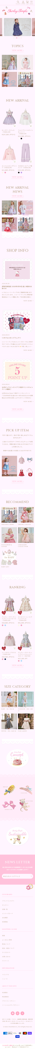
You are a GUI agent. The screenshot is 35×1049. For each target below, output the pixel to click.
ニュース (4, 979)
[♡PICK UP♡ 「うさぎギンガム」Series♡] (9, 79)
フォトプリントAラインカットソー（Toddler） (25, 131)
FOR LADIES (22, 731)
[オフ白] (19, 138)
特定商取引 (5, 997)
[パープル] (21, 172)
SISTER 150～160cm (8, 731)
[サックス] (5, 625)
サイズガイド (6, 952)
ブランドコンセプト (8, 901)
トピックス (5, 974)
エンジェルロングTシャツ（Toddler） (9, 166)
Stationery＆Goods (6, 545)
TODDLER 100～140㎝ (25, 710)
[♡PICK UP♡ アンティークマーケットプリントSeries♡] (25, 79)
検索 (3, 935)
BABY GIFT (5, 567)
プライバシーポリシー (9, 1001)
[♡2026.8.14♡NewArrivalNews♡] (9, 225)
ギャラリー (5, 905)
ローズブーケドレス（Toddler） (8, 131)
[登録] (31, 876)
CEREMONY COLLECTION (23, 545)
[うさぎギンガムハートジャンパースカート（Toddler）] (21, 472)
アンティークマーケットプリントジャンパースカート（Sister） (25, 654)
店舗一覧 (5, 909)
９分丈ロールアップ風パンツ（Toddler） (25, 166)
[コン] (5, 659)
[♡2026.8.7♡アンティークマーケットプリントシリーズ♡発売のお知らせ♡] (25, 225)
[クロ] (21, 138)
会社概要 (5, 918)
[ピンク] (5, 172)
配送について (6, 944)
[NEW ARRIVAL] (17, 27)
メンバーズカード (7, 913)
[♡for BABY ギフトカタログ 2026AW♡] (25, 62)
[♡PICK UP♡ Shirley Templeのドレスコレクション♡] (9, 62)
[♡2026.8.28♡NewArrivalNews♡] (9, 208)
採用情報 (5, 922)
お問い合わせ (6, 956)
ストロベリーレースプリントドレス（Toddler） (25, 618)
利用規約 (5, 992)
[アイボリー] (2, 172)
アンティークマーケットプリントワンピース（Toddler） (9, 618)
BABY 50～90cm (7, 709)
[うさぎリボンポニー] (29, 460)
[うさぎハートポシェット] (29, 472)
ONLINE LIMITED (24, 524)
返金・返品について (8, 948)
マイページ (5, 961)
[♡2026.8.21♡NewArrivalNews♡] (25, 208)
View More (17, 51)
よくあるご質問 (7, 940)
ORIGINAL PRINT (7, 524)
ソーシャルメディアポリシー (11, 1005)
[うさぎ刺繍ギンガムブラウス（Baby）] (21, 460)
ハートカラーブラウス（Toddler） (9, 653)
